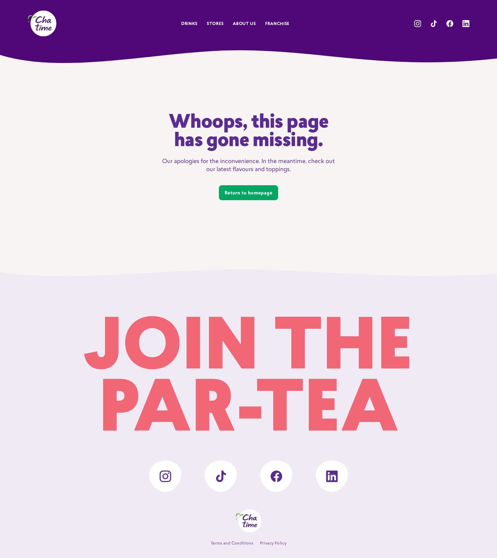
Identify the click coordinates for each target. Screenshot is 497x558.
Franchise (277, 24)
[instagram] (417, 23)
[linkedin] (465, 23)
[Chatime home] (42, 23)
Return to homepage (248, 193)
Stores (215, 24)
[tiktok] (433, 23)
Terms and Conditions (232, 543)
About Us (244, 24)
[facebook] (449, 23)
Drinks (189, 24)
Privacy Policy (273, 543)
